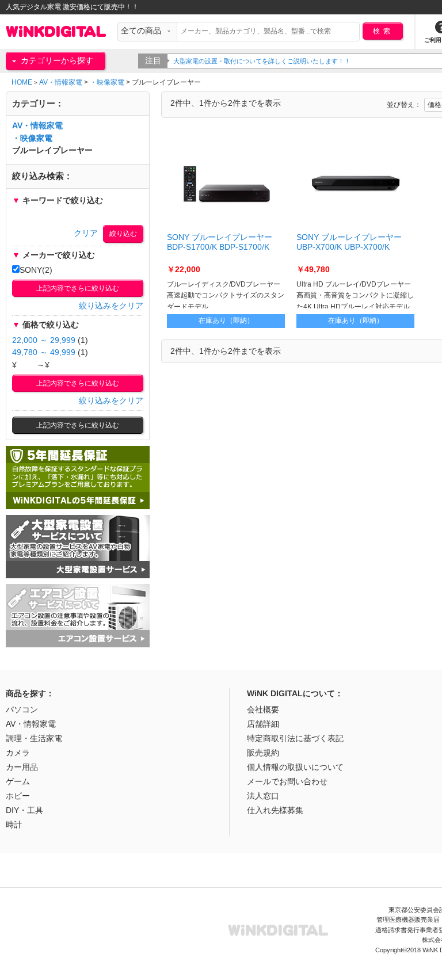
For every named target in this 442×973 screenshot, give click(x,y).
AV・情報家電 (60, 82)
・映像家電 (107, 82)
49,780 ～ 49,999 (43, 352)
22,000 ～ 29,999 (43, 340)
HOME (22, 82)
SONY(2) (36, 270)
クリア (86, 233)
